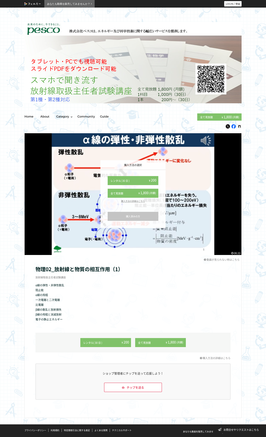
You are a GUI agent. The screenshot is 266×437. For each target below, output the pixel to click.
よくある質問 (100, 430)
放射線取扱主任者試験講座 (50, 277)
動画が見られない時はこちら (223, 259)
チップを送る (135, 387)
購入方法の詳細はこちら (133, 201)
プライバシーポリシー (35, 430)
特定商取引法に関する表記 (77, 430)
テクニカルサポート (122, 430)
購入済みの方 (133, 216)
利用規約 (55, 430)
